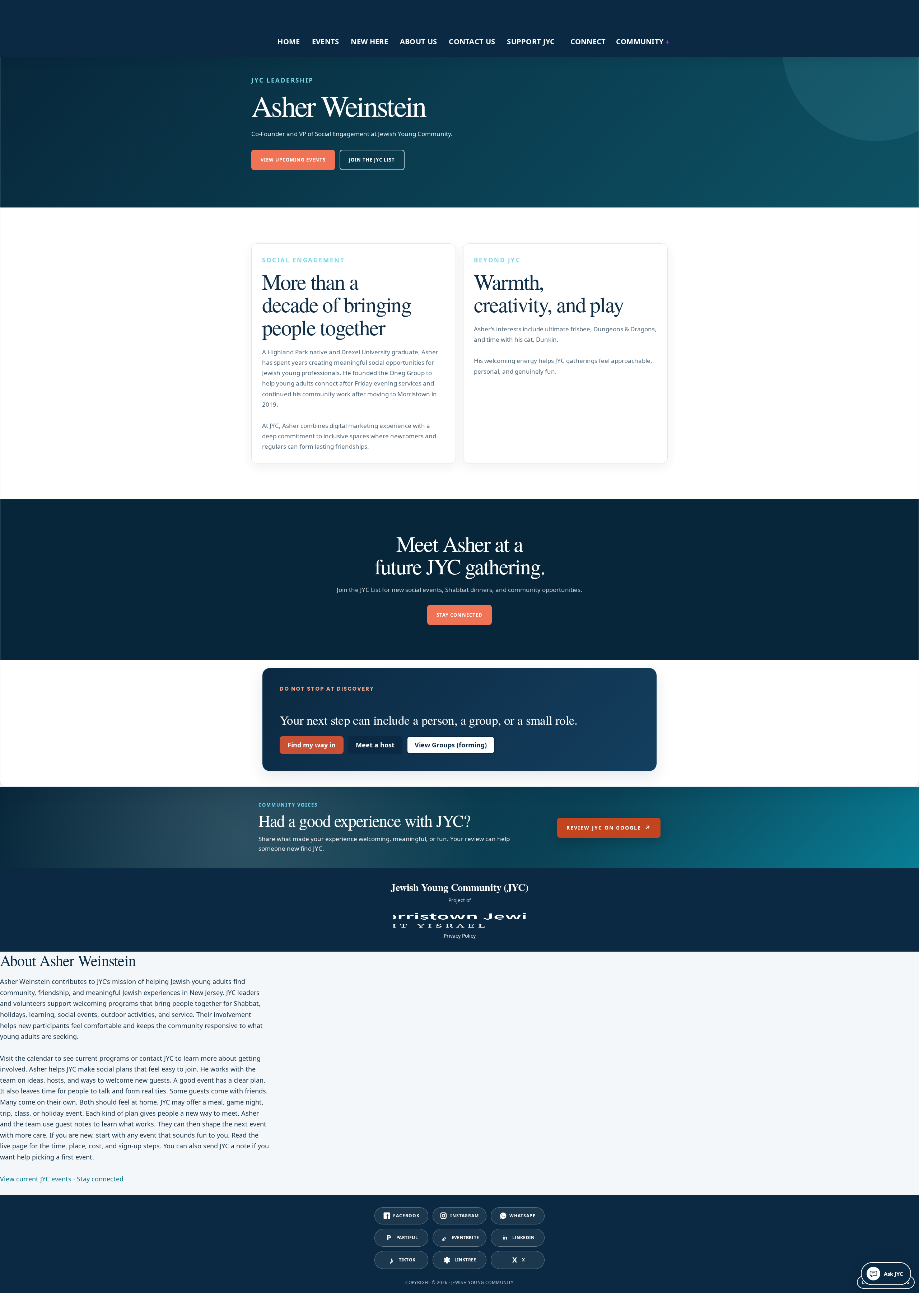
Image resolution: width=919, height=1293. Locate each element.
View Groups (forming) (451, 745)
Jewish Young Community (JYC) (301, 13)
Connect (588, 41)
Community (640, 41)
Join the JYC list (372, 160)
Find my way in (312, 745)
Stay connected (459, 615)
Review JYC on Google (608, 827)
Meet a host (375, 745)
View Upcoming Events (293, 160)
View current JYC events (35, 1179)
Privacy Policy (460, 935)
